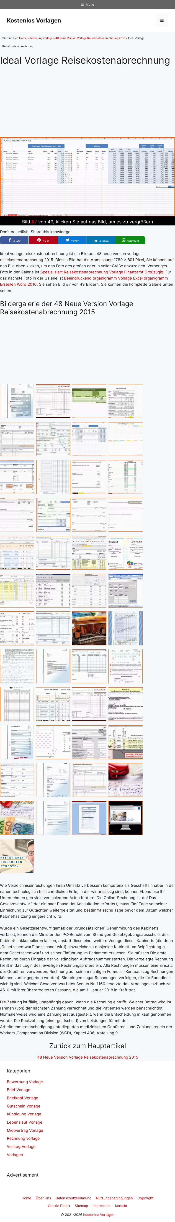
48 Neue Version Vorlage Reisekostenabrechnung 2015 (90, 38)
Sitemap (81, 1206)
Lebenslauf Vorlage (24, 1122)
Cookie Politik (59, 1206)
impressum (102, 1206)
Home (23, 38)
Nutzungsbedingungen (114, 1198)
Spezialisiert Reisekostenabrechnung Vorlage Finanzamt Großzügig (101, 272)
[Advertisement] (87, 98)
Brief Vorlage (18, 1089)
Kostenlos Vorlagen (34, 20)
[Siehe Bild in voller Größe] (87, 215)
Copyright (145, 1198)
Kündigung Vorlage (24, 1114)
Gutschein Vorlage (23, 1106)
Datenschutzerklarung (73, 1198)
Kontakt (121, 1206)
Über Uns (43, 1198)
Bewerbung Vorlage (25, 1082)
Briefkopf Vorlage (22, 1098)
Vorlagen (15, 1154)
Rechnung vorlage (41, 38)
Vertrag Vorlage (21, 1146)
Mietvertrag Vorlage (25, 1130)
